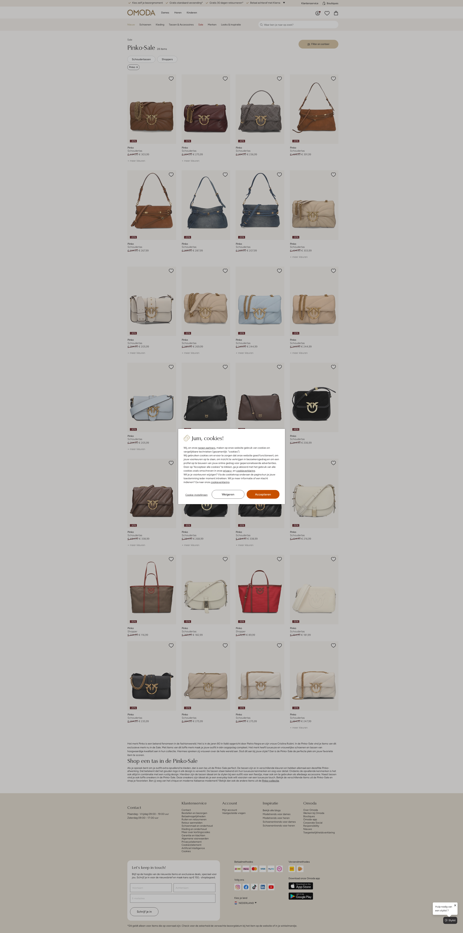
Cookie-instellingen (196, 494)
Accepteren (263, 494)
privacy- (227, 470)
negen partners (206, 447)
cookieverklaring (245, 470)
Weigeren (228, 494)
